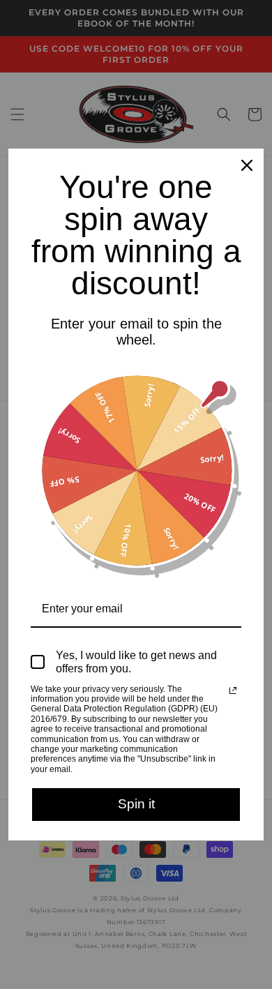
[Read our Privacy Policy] (233, 690)
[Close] (247, 165)
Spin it (136, 804)
